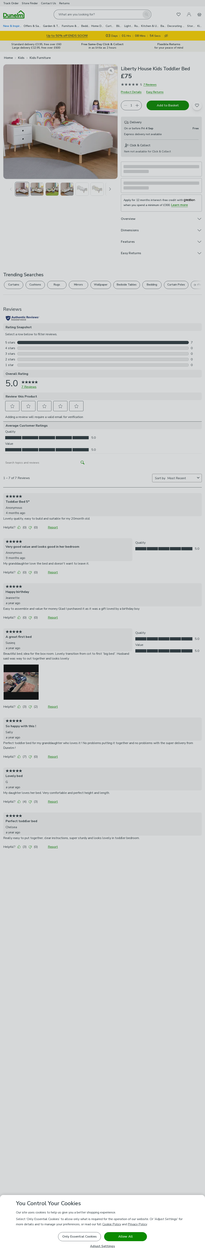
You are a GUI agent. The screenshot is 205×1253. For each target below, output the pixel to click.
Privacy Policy (137, 1224)
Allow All (125, 1236)
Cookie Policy (111, 1224)
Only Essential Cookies (79, 1236)
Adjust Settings (102, 1246)
